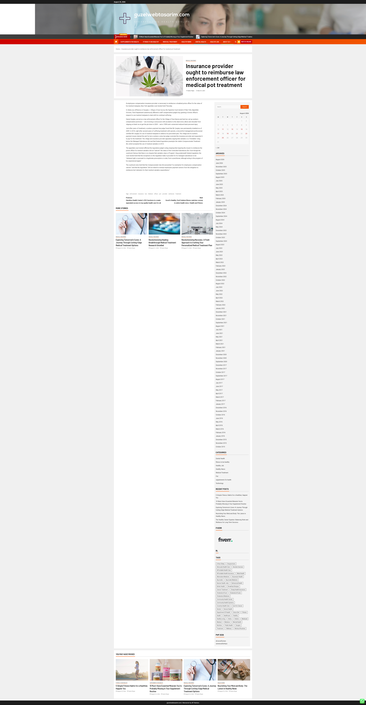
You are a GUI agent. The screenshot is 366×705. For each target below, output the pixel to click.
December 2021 (221, 312)
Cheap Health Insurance (238, 589)
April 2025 (219, 191)
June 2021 (219, 333)
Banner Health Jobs (223, 583)
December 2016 (221, 408)
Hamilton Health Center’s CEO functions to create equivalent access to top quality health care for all (143, 200)
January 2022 (220, 308)
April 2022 (219, 298)
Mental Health (237, 622)
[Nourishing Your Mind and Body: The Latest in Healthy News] (234, 670)
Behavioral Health (237, 583)
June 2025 (219, 184)
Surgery (238, 625)
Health (219, 615)
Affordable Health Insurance (225, 573)
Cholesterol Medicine (223, 596)
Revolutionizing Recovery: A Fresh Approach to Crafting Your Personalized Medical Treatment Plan (197, 242)
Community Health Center (224, 599)
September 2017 (221, 376)
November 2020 (221, 358)
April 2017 (219, 393)
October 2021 (220, 319)
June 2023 (219, 252)
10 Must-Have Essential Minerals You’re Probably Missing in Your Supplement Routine (166, 689)
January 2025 (220, 202)
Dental (219, 609)
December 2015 (221, 439)
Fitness (244, 612)
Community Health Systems (225, 602)
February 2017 (220, 400)
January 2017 (220, 404)
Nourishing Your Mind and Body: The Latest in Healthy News (242, 37)
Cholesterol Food (222, 593)
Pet (217, 476)
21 (237, 133)
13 (232, 129)
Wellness (229, 628)
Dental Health (200, 42)
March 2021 (220, 344)
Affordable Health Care (224, 570)
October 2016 (220, 415)
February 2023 (220, 266)
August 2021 (220, 326)
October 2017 (220, 372)
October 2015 (220, 447)
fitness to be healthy (151, 42)
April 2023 (219, 259)
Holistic (237, 619)
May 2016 (219, 422)
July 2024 (219, 223)
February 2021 (220, 347)
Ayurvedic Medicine (232, 580)
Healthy (235, 615)
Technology (219, 483)
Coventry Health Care (223, 606)
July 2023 (219, 248)
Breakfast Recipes (233, 586)
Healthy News (186, 42)
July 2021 (219, 330)
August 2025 (220, 177)
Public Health (229, 625)
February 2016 (220, 432)
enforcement (133, 194)
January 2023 (220, 269)
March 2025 (220, 195)
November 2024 (221, 209)
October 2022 (220, 280)
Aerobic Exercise (238, 567)
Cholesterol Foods (235, 593)
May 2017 (219, 390)
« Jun (217, 148)
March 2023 (220, 262)
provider (165, 194)
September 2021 (221, 323)
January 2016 (220, 436)
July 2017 (219, 383)
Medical (150, 194)
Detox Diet (236, 612)
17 (218, 133)
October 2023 (220, 237)
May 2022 (219, 294)
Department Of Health (223, 612)
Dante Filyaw (191, 90)
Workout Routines (240, 628)
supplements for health (130, 42)
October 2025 (220, 170)
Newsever (186, 703)
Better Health (221, 586)
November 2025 (221, 167)
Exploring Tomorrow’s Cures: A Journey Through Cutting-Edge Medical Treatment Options (186, 37)
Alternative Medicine (223, 576)
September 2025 (221, 174)
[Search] (235, 42)
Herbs (230, 619)
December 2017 (221, 365)
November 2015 (221, 443)
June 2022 (219, 291)
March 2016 (220, 429)
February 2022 (220, 305)
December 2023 (221, 230)
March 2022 (220, 301)
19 (227, 133)
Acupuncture (231, 563)
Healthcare (227, 615)
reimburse (171, 194)
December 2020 (221, 354)
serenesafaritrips (221, 644)
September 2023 (221, 241)
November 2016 (221, 411)
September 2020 (221, 362)
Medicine (227, 622)
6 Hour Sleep (220, 563)
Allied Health (240, 573)
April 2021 (219, 340)
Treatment (178, 194)
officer (156, 194)
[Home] (116, 42)
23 (246, 133)
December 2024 (221, 206)
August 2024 (220, 220)
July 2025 (219, 181)
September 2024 (221, 216)
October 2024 (220, 213)
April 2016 (219, 425)
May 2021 (219, 337)
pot (160, 194)
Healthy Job (214, 42)
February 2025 (220, 198)
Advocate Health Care (223, 567)
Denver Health (228, 609)
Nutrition (219, 625)
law (146, 194)
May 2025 (219, 188)
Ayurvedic (220, 580)
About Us (226, 42)
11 (223, 129)
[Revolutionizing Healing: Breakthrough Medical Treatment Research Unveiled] (164, 223)
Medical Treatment (170, 42)
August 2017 (220, 379)
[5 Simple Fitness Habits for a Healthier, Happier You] (132, 670)
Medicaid (244, 619)
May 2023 (219, 255)
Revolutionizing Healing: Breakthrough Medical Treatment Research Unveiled (162, 242)
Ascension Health (237, 576)
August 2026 (220, 159)
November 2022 (221, 276)
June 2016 (219, 418)
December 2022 (221, 273)
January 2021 (220, 351)
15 (241, 129)
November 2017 (221, 369)
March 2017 (220, 397)
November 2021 (221, 315)
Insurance (141, 194)
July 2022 (219, 287)
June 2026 (219, 163)
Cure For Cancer (237, 606)
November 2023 (221, 234)
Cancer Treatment (222, 589)
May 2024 (219, 227)
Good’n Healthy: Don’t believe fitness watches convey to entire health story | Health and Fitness (184, 200)
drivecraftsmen (221, 641)
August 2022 (220, 284)
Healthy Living (221, 619)
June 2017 (219, 386)
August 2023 (220, 245)
